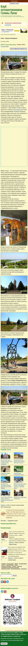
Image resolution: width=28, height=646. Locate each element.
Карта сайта (10, 563)
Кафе (16, 564)
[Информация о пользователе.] (4, 535)
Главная (3, 563)
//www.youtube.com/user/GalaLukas (5, 581)
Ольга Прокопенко (10, 44)
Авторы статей (5, 568)
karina (3, 539)
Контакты (24, 568)
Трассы (14, 566)
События (19, 566)
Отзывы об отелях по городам (10, 567)
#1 (1, 542)
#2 (1, 559)
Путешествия (5, 46)
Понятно (4, 643)
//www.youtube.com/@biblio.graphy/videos (5, 591)
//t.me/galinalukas (7, 581)
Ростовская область (18, 48)
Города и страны (6, 566)
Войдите (3, 505)
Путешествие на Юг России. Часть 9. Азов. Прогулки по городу (19, 461)
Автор (16, 563)
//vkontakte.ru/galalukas (2, 581)
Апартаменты (10, 564)
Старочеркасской (17, 109)
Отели (3, 564)
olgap (2, 556)
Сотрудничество (15, 568)
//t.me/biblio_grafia (2, 591)
